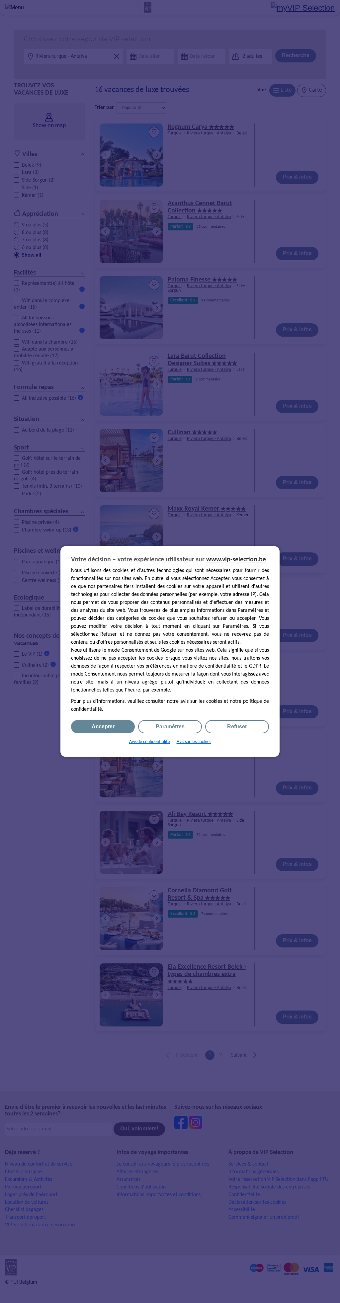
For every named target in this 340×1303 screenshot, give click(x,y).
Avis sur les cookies (194, 741)
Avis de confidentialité (149, 741)
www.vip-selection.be (236, 559)
